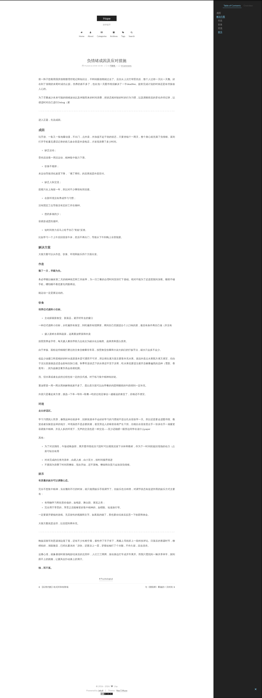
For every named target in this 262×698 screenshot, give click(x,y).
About (90, 36)
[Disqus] (107, 636)
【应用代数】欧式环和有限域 (54, 587)
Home (81, 36)
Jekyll (100, 690)
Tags (123, 36)
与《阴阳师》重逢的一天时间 (159, 587)
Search (132, 36)
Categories (102, 36)
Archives (114, 36)
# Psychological (106, 579)
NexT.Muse (121, 690)
